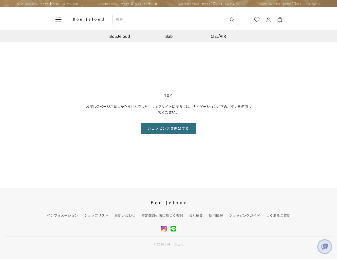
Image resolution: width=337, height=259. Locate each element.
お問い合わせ (124, 215)
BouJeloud (119, 36)
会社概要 (196, 215)
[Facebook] (173, 229)
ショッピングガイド (244, 215)
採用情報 (216, 215)
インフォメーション (62, 215)
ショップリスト (96, 215)
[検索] (232, 19)
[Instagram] (164, 229)
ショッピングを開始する (168, 128)
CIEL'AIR (218, 36)
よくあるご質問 (278, 215)
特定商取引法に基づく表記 (162, 215)
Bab (169, 36)
